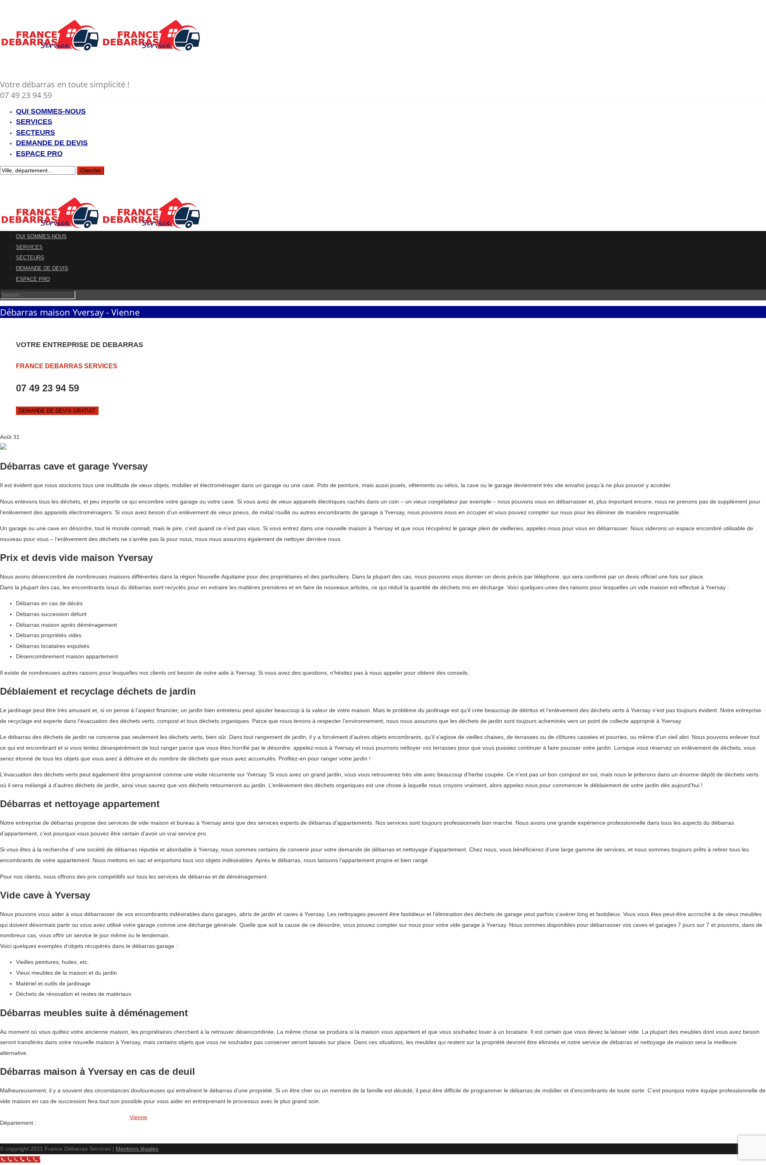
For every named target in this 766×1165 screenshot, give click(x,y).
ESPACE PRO (39, 154)
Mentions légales (137, 1148)
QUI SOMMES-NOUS (51, 111)
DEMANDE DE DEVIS (52, 143)
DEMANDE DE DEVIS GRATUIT (57, 411)
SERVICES (34, 122)
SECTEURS (35, 132)
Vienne (138, 1117)
